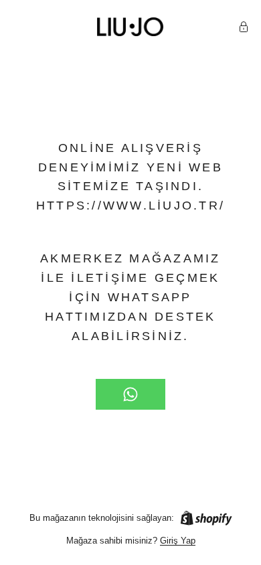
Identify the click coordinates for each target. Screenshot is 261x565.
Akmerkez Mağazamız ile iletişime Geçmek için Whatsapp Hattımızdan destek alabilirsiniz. (130, 297)
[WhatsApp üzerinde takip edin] (130, 394)
